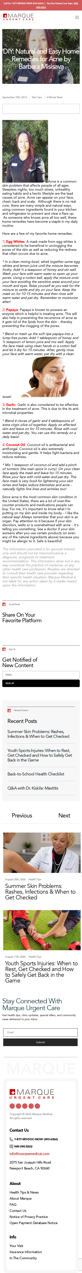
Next (64, 816)
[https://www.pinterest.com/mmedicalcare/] (31, 1106)
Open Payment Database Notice (34, 1223)
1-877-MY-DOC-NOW (21, 3)
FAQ (13, 1205)
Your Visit (16, 1246)
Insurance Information (26, 1252)
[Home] (18, 17)
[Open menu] (77, 17)
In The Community (23, 1258)
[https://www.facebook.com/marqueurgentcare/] (24, 1106)
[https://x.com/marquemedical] (12, 1106)
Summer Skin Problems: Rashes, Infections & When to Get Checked (38, 734)
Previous (22, 816)
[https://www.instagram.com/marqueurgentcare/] (37, 1106)
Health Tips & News (24, 1192)
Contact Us (18, 1211)
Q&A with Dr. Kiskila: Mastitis (32, 788)
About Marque (20, 1198)
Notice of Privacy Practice (29, 1217)
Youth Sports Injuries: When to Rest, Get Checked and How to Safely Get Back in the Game (39, 755)
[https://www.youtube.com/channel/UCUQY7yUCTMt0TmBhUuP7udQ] (18, 1106)
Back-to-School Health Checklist (35, 774)
